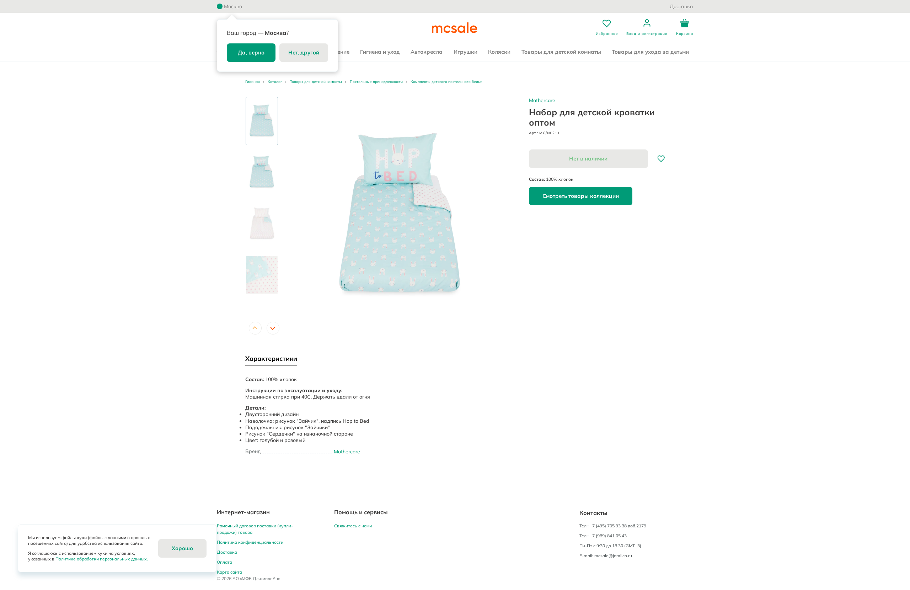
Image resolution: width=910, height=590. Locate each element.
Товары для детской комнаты (561, 51)
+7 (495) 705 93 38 (608, 525)
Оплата (224, 562)
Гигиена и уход (380, 51)
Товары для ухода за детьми (650, 51)
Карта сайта (229, 572)
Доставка (681, 6)
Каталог (275, 81)
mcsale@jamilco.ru (613, 555)
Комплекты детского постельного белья (446, 81)
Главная (252, 81)
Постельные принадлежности (376, 81)
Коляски (499, 51)
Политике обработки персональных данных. (101, 559)
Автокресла (427, 51)
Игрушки (465, 51)
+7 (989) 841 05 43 (608, 535)
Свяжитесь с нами (353, 525)
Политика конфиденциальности (250, 542)
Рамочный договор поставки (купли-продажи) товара (255, 529)
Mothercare (542, 100)
